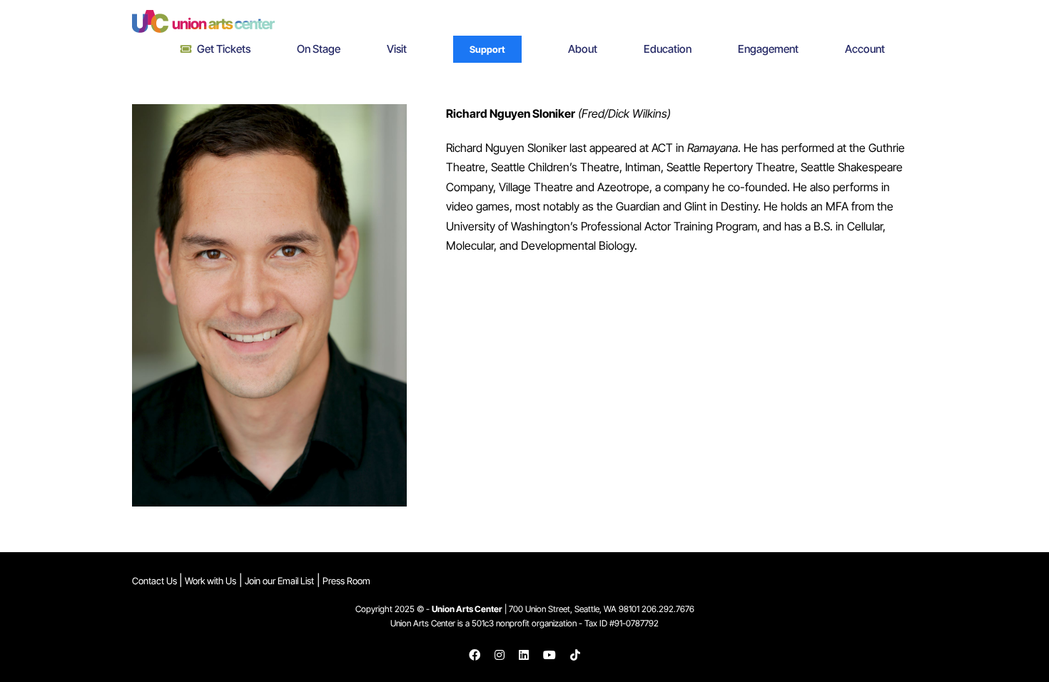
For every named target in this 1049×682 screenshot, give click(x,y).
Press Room (346, 580)
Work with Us (210, 580)
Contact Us (155, 580)
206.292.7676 (668, 609)
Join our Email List (279, 580)
